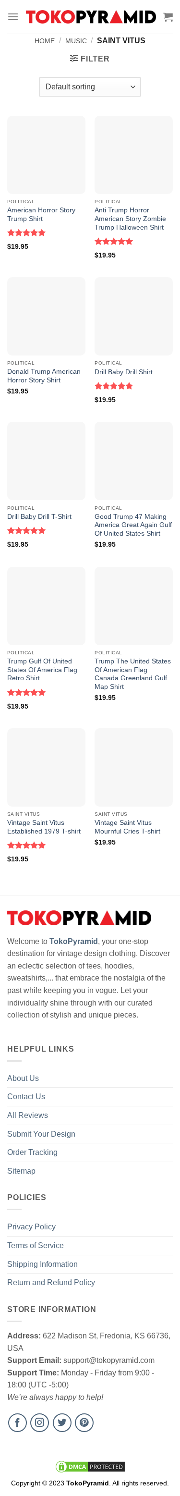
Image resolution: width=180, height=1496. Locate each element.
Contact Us (26, 1096)
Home (45, 41)
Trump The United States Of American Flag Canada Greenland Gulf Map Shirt (133, 674)
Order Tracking (32, 1152)
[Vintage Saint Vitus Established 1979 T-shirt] (46, 767)
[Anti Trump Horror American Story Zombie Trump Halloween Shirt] (134, 155)
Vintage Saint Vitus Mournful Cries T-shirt (127, 827)
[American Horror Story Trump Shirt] (46, 155)
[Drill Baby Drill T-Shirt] (46, 461)
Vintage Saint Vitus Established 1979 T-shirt (44, 827)
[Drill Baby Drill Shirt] (134, 316)
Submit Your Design (41, 1134)
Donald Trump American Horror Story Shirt (44, 376)
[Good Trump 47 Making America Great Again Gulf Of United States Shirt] (134, 461)
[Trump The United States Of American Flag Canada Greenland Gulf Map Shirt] (134, 606)
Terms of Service (35, 1245)
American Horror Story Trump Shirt (41, 214)
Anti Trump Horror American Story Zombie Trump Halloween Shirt (130, 219)
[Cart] (168, 16)
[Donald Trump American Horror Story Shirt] (46, 316)
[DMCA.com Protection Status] (90, 1466)
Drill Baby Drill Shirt (124, 372)
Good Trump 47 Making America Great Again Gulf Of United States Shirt (133, 525)
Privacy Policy (31, 1227)
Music (76, 41)
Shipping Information (42, 1264)
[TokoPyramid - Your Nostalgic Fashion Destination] (91, 17)
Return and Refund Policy (51, 1282)
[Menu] (13, 16)
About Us (23, 1078)
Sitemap (21, 1171)
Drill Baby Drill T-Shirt (39, 516)
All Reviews (27, 1115)
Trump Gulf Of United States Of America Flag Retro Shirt (42, 670)
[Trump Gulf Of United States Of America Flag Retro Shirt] (46, 606)
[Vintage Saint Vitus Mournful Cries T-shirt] (134, 767)
